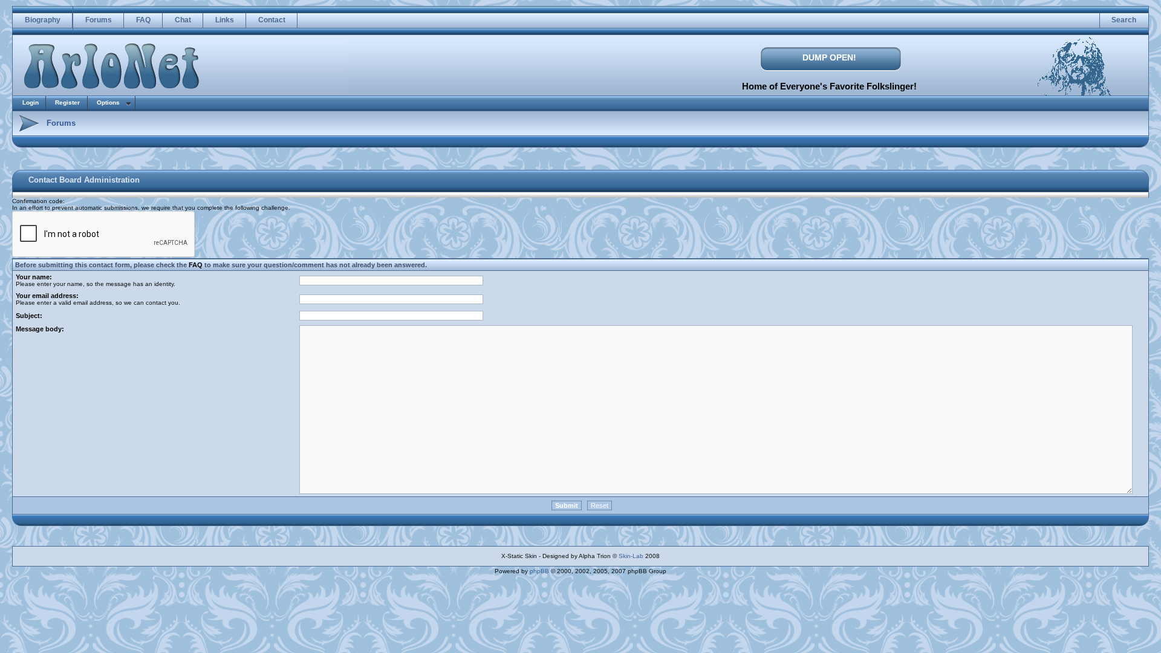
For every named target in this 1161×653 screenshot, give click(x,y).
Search (1123, 20)
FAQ (143, 20)
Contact (271, 20)
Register (67, 102)
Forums (98, 20)
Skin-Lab (631, 556)
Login (30, 102)
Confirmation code (37, 201)
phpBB (539, 571)
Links (224, 20)
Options (108, 102)
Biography (42, 20)
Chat (183, 20)
